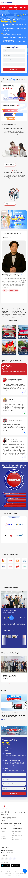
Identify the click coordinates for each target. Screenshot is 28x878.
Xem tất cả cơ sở (13, 320)
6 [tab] (19, 683)
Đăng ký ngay (14, 69)
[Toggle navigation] (25, 2)
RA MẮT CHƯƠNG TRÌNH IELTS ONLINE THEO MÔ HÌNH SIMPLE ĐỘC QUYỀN (13, 716)
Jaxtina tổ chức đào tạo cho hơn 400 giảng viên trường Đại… (9, 677)
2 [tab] (14, 122)
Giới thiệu (3, 831)
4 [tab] (16, 300)
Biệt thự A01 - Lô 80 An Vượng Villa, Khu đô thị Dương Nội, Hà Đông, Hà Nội (13, 813)
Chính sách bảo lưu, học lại (17, 836)
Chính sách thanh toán (17, 839)
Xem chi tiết (7, 630)
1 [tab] (12, 122)
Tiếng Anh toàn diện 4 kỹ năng (13, 128)
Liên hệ (2, 841)
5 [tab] (18, 300)
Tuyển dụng (3, 838)
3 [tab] (16, 122)
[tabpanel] (14, 102)
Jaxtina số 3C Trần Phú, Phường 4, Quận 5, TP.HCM (12, 825)
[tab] (14, 479)
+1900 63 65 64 (9, 852)
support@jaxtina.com (10, 850)
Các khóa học (4, 834)
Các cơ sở (3, 836)
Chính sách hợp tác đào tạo (17, 843)
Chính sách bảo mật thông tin (16, 832)
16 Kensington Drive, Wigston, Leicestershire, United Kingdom (12, 819)
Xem (22, 392)
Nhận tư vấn (9, 164)
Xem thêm (5, 237)
